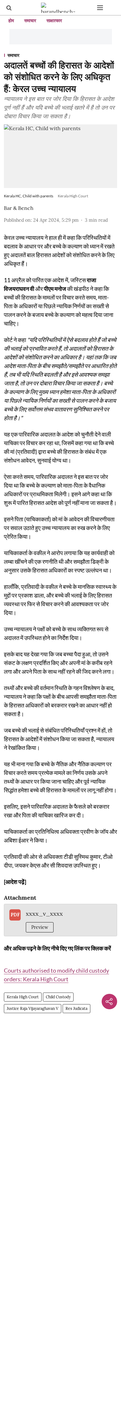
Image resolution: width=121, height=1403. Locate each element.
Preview (39, 927)
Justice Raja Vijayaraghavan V (32, 1008)
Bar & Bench (19, 208)
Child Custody (58, 996)
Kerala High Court (23, 996)
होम (11, 20)
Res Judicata (76, 1008)
